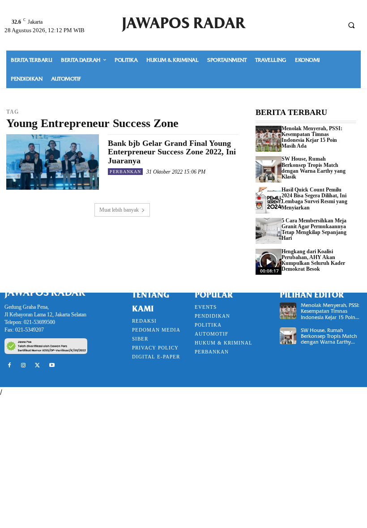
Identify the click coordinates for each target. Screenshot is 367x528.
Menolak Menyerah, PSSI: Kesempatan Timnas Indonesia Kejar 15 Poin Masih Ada (312, 137)
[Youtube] (52, 365)
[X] (38, 365)
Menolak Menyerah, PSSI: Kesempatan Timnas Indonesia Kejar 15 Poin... (330, 311)
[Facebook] (9, 365)
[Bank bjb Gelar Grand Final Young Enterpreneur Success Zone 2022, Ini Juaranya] (52, 162)
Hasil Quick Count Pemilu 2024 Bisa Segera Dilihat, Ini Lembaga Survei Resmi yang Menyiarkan (314, 199)
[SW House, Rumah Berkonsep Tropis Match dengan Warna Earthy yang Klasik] (269, 169)
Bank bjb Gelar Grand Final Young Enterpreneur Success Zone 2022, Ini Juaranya (172, 152)
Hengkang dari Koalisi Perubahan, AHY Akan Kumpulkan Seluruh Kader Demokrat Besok (313, 260)
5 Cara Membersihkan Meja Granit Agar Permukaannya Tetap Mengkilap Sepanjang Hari (314, 229)
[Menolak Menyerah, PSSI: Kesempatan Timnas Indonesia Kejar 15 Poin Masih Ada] (269, 139)
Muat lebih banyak (119, 210)
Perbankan (125, 171)
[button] (351, 25)
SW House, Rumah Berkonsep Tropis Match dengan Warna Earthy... (329, 336)
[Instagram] (24, 365)
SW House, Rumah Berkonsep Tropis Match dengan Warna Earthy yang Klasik (314, 168)
